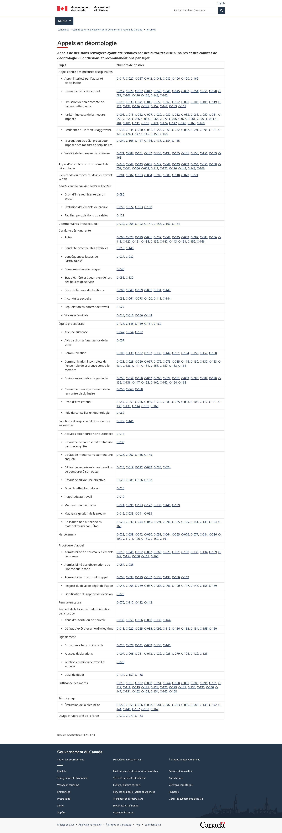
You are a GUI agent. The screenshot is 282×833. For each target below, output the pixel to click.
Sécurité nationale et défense (129, 778)
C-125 (164, 687)
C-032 (176, 115)
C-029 (139, 237)
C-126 (145, 95)
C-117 (204, 402)
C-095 (204, 130)
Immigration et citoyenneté (72, 778)
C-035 (157, 467)
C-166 (201, 168)
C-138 (157, 141)
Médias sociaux (65, 824)
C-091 (194, 130)
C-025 (120, 594)
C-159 (213, 153)
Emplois (61, 771)
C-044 (139, 522)
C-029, (158, 115)
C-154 (167, 141)
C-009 (167, 175)
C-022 (139, 467)
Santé (60, 805)
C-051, (148, 130)
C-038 (130, 130)
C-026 (120, 455)
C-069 (139, 586)
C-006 (120, 115)
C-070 (120, 602)
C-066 (136, 168)
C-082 (167, 78)
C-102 (139, 224)
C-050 (204, 115)
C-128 (120, 324)
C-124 (164, 123)
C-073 (167, 552)
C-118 (185, 361)
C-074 (167, 467)
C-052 (157, 102)
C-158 (148, 480)
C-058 (213, 164)
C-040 (120, 164)
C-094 (120, 141)
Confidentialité (153, 824)
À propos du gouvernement (184, 759)
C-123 (139, 505)
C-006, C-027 (125, 237)
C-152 (154, 106)
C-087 (148, 586)
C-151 (204, 153)
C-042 (148, 78)
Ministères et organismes (127, 759)
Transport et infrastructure (128, 798)
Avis (138, 824)
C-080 (120, 194)
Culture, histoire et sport (126, 785)
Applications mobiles (90, 824)
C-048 (157, 78)
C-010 (120, 102)
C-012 (120, 513)
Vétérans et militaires (181, 785)
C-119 (213, 102)
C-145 (148, 455)
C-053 (185, 91)
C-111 (136, 123)
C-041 (139, 102)
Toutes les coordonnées (70, 759)
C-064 (154, 119)
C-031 (148, 237)
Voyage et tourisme (68, 785)
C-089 (204, 378)
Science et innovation (181, 771)
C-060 (139, 361)
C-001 (120, 175)
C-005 (157, 175)
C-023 (120, 361)
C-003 (139, 175)
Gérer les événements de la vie (186, 798)
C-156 (157, 224)
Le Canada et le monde (125, 805)
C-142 (164, 241)
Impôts (61, 812)
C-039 (120, 224)
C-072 (176, 102)
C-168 (182, 106)
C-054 (194, 91)
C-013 (130, 115)
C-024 (120, 505)
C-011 (139, 654)
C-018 (176, 175)
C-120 (185, 78)
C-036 (194, 115)
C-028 (130, 361)
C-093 (139, 207)
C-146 (136, 106)
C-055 (204, 91)
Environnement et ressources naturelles (135, 771)
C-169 (176, 505)
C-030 (167, 115)
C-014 (120, 315)
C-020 (185, 175)
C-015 (120, 467)
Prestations (63, 798)
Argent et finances (123, 812)
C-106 (176, 78)
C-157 (204, 353)
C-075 (167, 361)
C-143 (173, 241)
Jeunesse (174, 791)
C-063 (167, 102)
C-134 (167, 153)
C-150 (154, 134)
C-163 (173, 106)
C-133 (157, 153)
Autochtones (176, 778)
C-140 (167, 645)
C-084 (204, 534)
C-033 (130, 102)
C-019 (130, 467)
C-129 (120, 421)
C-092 (157, 628)
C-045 (176, 91)
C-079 (157, 402)
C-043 (157, 91)
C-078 (213, 91)
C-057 (120, 340)
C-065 (176, 534)
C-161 (148, 324)
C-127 (139, 141)
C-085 (176, 361)
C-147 (145, 106)
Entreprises (63, 791)
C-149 (145, 134)
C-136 (148, 141)
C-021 (194, 175)
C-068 (130, 224)
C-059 (139, 290)
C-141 (185, 153)
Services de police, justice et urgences (134, 791)
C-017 (120, 78)
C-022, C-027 (143, 115)
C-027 (130, 78)
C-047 (157, 164)
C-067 (148, 361)
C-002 (130, 175)
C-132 (127, 106)
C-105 (130, 141)
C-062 (148, 378)
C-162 (194, 78)
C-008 (120, 290)
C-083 (210, 119)
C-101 (204, 102)
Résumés (151, 29)
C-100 (194, 102)
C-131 (157, 290)
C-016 (130, 315)
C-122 (164, 168)
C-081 (185, 102)
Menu (65, 21)
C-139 (154, 241)
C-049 (176, 164)
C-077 (182, 119)
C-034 (120, 130)
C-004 (148, 175)
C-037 (139, 78)
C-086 (213, 534)
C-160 (167, 224)
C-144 (182, 168)
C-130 (130, 277)
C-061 (127, 168)
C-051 (213, 115)
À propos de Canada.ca (118, 824)
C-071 (120, 153)
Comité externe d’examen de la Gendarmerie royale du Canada (107, 29)
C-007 (120, 654)
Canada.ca (63, 29)
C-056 (136, 119)
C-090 (213, 378)
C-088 (157, 586)
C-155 (176, 141)
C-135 (176, 153)
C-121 (154, 123)
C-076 (173, 119)
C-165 (164, 95)
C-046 (120, 586)
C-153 (130, 675)
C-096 (167, 522)
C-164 (176, 224)
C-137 (167, 577)
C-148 (154, 95)
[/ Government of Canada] (83, 9)
